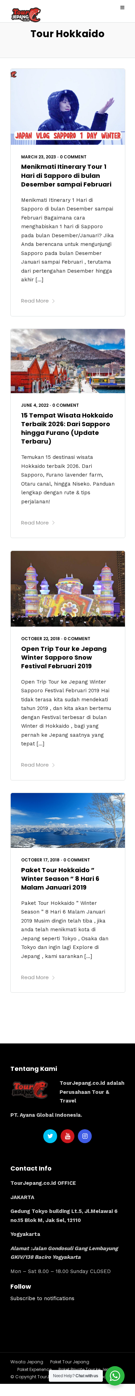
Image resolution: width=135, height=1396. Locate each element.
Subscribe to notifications (42, 1298)
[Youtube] (67, 1136)
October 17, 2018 (40, 860)
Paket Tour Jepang (69, 1362)
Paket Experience (34, 1369)
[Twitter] (50, 1136)
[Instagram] (85, 1136)
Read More (35, 300)
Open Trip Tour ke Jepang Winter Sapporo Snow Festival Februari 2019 (64, 657)
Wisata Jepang (26, 1362)
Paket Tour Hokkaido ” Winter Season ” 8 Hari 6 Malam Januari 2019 (60, 879)
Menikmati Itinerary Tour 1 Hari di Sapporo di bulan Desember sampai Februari (66, 175)
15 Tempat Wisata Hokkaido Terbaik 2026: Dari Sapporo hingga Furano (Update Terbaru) (67, 428)
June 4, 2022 (34, 405)
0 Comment (73, 157)
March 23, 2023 (38, 157)
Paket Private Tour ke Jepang (88, 1369)
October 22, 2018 (40, 639)
